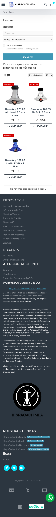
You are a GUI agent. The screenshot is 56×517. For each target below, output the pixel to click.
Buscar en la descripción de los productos (23, 49)
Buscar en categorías (14, 45)
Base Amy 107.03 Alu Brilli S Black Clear (41, 112)
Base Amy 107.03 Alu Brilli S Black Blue (15, 163)
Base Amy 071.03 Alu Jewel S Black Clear (15, 112)
